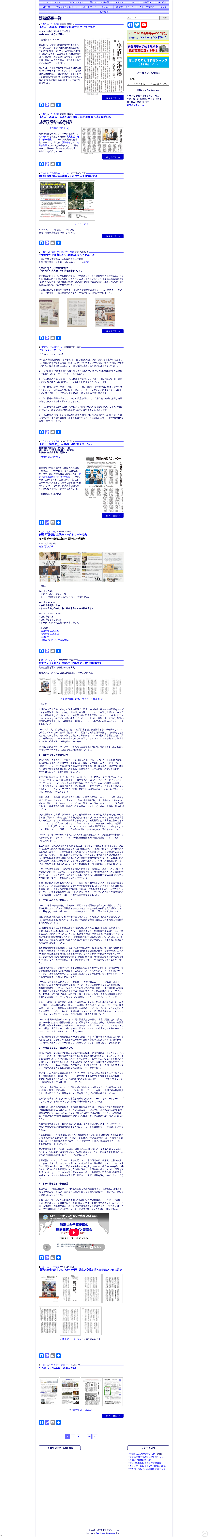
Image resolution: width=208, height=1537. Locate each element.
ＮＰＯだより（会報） (57, 1365)
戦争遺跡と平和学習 (49, 173)
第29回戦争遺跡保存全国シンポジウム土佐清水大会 (68, 176)
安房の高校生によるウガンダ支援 (145, 1462)
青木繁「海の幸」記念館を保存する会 (147, 1468)
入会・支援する (146, 7)
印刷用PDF (98, 699)
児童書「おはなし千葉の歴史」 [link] (55, 639)
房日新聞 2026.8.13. (59, 128)
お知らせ (58, 2)
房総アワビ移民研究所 (140, 1460)
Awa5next (111, 1533)
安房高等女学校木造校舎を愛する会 (146, 1457)
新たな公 (106, 7)
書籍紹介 (147, 2)
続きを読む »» (113, 157)
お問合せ (104, 11)
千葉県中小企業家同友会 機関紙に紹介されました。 (68, 254)
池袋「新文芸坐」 (47, 546)
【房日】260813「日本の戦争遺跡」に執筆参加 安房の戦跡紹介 (75, 116)
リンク (163, 7)
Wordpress (100, 1533)
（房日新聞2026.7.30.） (50, 457)
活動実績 (46, 7)
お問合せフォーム (135, 105)
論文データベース (124, 7)
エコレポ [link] (45, 636)
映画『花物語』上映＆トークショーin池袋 (63, 534)
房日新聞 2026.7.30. (50, 631)
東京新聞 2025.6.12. (50, 634)
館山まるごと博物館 (99, 2)
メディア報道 (54, 24)
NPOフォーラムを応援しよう (52, 347)
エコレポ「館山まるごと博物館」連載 (147, 1465)
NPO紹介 (161, 2)
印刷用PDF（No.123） (82, 1410)
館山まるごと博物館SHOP (142, 1454)
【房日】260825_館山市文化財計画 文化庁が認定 (67, 26)
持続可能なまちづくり (66, 7)
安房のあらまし (76, 2)
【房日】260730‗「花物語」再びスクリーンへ (65, 444)
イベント (67, 173)
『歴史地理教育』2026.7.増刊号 (73, 699)
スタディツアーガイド (126, 2)
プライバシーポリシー (51, 349)
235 (89, 1436)
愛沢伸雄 (66, 142)
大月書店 (43, 136)
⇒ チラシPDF (81, 224)
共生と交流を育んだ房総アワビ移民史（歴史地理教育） (70, 663)
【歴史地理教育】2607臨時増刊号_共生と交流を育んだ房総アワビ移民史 (80, 1269)
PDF (86, 262)
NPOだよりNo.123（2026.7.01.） (58, 1367)
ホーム (45, 2)
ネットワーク (89, 7)
